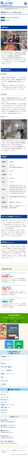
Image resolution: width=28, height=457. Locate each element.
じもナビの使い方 (14, 321)
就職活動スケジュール (6, 356)
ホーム (2, 8)
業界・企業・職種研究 (6, 366)
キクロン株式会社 (6, 274)
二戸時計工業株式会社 (8, 441)
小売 (2, 402)
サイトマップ (23, 450)
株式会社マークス (7, 436)
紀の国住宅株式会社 (6, 287)
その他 (2, 412)
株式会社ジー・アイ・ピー (9, 420)
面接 (2, 377)
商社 (2, 394)
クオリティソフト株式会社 (8, 299)
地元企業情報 (6, 8)
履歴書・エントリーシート (7, 373)
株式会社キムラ (6, 430)
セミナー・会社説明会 (6, 370)
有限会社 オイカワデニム (9, 425)
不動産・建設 (4, 407)
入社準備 (3, 384)
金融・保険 (3, 410)
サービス (3, 397)
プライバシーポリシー (5, 450)
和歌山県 (11, 8)
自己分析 (3, 363)
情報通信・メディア (5, 404)
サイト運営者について (15, 450)
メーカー (3, 392)
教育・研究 (3, 399)
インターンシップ (5, 360)
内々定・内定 (4, 380)
